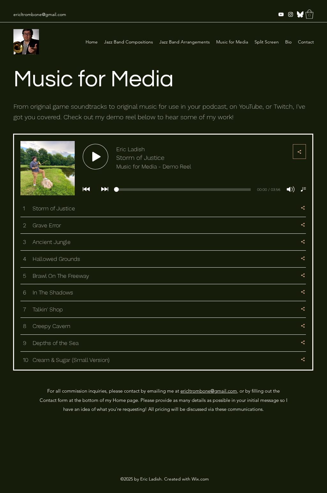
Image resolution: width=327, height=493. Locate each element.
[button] (309, 14)
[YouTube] (281, 14)
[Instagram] (290, 14)
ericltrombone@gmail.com (39, 14)
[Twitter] (300, 14)
